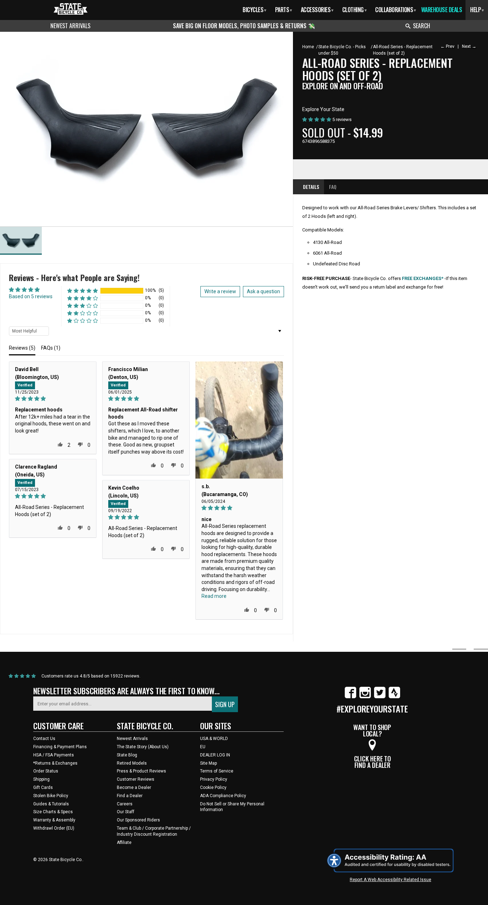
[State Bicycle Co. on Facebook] (350, 696)
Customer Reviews (135, 779)
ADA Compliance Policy (223, 795)
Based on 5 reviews (31, 296)
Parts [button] (283, 9)
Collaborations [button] (395, 9)
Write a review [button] (220, 291)
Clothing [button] (354, 9)
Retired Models (132, 763)
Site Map (208, 763)
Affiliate (124, 842)
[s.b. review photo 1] (239, 420)
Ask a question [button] (263, 291)
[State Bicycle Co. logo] (71, 9)
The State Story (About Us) (143, 746)
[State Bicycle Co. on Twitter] (379, 696)
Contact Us (44, 738)
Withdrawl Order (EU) (53, 828)
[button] (82, 291)
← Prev (447, 46)
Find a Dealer (130, 795)
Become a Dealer (134, 787)
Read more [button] (213, 596)
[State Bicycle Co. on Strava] (394, 696)
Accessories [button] (317, 9)
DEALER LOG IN (215, 755)
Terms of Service (216, 771)
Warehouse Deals (441, 9)
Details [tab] (311, 186)
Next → (469, 46)
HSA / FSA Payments (53, 755)
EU (202, 746)
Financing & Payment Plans (60, 746)
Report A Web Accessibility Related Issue (390, 879)
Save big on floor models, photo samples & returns (240, 25)
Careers (125, 803)
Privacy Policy (213, 779)
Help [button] (477, 9)
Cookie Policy (213, 787)
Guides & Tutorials (51, 803)
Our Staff (125, 811)
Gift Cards (43, 787)
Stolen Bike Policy (50, 795)
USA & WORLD (214, 738)
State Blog (127, 755)
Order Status (45, 771)
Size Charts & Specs (53, 811)
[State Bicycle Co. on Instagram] (365, 696)
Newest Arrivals (70, 25)
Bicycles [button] (255, 9)
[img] (52, 398)
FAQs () (50, 348)
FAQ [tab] (333, 186)
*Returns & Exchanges (55, 763)
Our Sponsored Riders (138, 820)
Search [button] (421, 25)
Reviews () (22, 348)
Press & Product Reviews (141, 771)
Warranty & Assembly (54, 820)
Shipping (41, 779)
